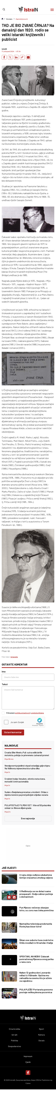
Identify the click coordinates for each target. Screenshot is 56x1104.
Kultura (41, 1035)
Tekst (5, 684)
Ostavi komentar (13, 732)
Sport (41, 1029)
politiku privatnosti (22, 713)
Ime (4, 671)
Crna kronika (14, 1029)
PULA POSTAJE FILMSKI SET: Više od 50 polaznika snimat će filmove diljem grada (28, 806)
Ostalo (9, 19)
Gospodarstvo (14, 1046)
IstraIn (14, 1035)
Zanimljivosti (22, 19)
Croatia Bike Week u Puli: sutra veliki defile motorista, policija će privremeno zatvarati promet (27, 754)
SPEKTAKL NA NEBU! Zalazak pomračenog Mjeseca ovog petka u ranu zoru (36, 959)
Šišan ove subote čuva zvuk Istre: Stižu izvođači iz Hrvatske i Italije (36, 941)
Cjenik (28, 1062)
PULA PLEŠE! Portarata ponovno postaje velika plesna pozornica (36, 991)
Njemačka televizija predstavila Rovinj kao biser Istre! (35, 925)
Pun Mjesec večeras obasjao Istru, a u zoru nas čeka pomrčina (36, 909)
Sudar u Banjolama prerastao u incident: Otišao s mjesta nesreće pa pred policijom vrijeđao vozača (26, 793)
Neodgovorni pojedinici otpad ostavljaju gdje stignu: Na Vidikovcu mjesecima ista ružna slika (27, 767)
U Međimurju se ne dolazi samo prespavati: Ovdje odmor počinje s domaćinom (36, 894)
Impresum (28, 1056)
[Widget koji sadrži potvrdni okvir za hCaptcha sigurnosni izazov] (23, 722)
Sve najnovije (28, 818)
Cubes (28, 1083)
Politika (14, 1040)
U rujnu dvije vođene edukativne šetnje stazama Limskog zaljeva (36, 876)
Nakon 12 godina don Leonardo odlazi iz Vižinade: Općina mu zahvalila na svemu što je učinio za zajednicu (35, 976)
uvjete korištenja (37, 713)
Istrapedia (14, 657)
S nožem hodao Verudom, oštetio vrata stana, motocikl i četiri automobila (25, 780)
